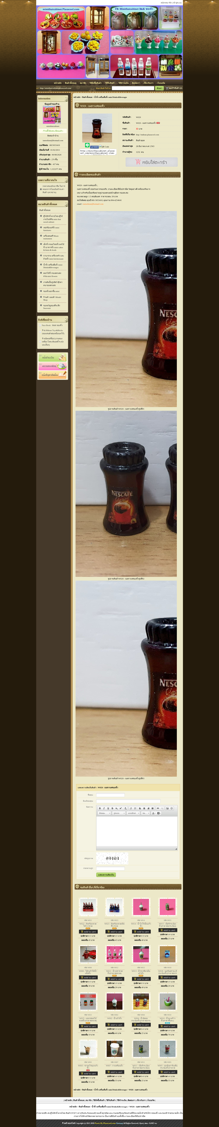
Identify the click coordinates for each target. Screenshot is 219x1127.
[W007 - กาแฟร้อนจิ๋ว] (113, 1058)
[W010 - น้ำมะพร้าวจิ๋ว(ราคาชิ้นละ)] (166, 1011)
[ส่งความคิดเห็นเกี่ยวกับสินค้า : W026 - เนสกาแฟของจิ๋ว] (106, 875)
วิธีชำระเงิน (123, 83)
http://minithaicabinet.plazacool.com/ (56, 88)
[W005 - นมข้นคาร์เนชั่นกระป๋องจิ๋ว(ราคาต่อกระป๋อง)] (166, 1058)
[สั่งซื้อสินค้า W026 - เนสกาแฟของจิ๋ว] (152, 166)
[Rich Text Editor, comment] (136, 831)
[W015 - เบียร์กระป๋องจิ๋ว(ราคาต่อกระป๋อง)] (166, 916)
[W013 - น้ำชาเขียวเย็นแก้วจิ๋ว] (139, 964)
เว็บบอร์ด (161, 83)
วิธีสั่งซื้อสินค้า (96, 83)
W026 (138, 117)
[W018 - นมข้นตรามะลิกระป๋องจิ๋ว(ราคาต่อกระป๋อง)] (166, 964)
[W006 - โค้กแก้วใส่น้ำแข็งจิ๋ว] (86, 964)
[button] (100, 808)
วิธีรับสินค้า (110, 83)
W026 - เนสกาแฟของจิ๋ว (146, 123)
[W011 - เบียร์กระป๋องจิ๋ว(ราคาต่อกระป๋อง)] (139, 1058)
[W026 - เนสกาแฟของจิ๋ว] (97, 142)
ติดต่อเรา (136, 83)
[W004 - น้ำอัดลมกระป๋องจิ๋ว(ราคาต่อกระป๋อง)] (139, 1011)
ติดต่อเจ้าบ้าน (53, 136)
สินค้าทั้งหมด (71, 83)
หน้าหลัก (58, 83)
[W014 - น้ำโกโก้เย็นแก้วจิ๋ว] (139, 916)
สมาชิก (83, 83)
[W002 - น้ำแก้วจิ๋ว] (113, 1011)
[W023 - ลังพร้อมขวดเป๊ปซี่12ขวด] (113, 916)
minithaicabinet (52, 126)
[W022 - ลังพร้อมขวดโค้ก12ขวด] (86, 916)
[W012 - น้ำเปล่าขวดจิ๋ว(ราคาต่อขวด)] (113, 964)
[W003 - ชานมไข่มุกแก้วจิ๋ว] (86, 1058)
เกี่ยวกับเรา (149, 83)
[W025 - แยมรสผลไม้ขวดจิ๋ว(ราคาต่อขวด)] (86, 1011)
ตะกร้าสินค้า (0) (175, 88)
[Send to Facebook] (94, 147)
